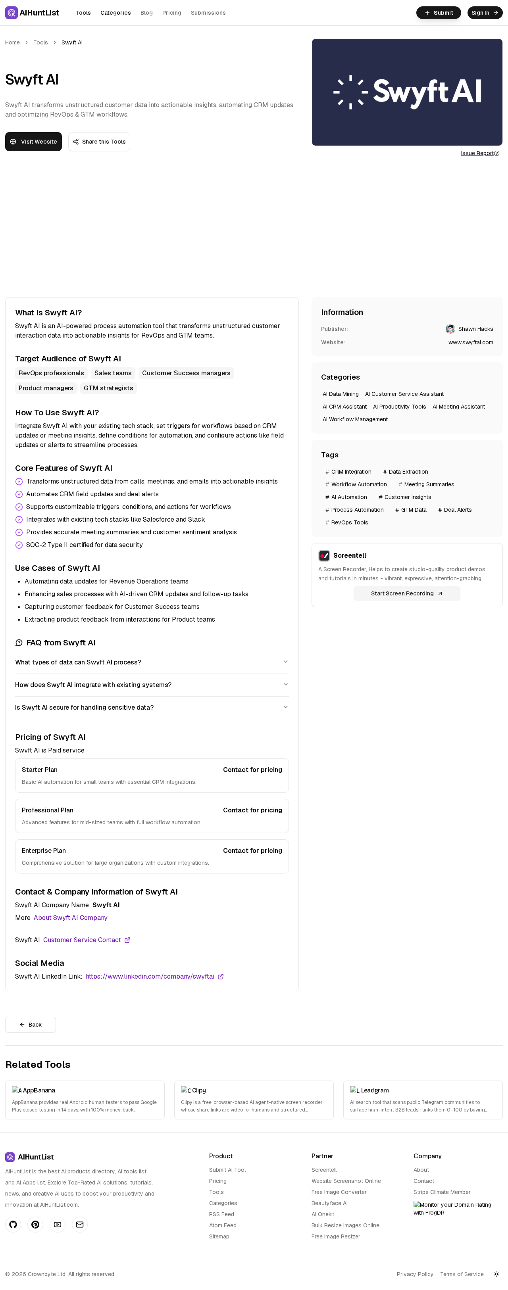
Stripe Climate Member (442, 1192)
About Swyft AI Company (71, 918)
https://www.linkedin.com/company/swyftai (150, 976)
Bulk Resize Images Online (345, 1225)
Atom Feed (223, 1225)
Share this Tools (104, 141)
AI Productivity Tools (399, 406)
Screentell (324, 1169)
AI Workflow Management (355, 419)
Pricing (171, 12)
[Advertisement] (254, 228)
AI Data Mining (341, 393)
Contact (424, 1180)
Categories (115, 12)
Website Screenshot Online (346, 1180)
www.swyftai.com (470, 342)
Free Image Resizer (336, 1236)
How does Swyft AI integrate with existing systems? (93, 685)
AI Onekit (323, 1214)
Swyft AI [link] (72, 42)
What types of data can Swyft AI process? (78, 662)
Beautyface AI (330, 1203)
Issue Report (477, 153)
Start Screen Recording (402, 593)
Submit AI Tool (227, 1169)
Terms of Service (462, 1274)
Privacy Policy (415, 1274)
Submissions (208, 12)
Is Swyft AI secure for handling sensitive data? (84, 707)
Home (12, 42)
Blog (146, 12)
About (421, 1169)
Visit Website (39, 141)
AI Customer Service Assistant (404, 393)
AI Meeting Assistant (459, 406)
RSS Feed (221, 1214)
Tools (83, 12)
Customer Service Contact (82, 940)
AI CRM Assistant (345, 406)
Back (35, 1024)
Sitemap (219, 1236)
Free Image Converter (339, 1192)
